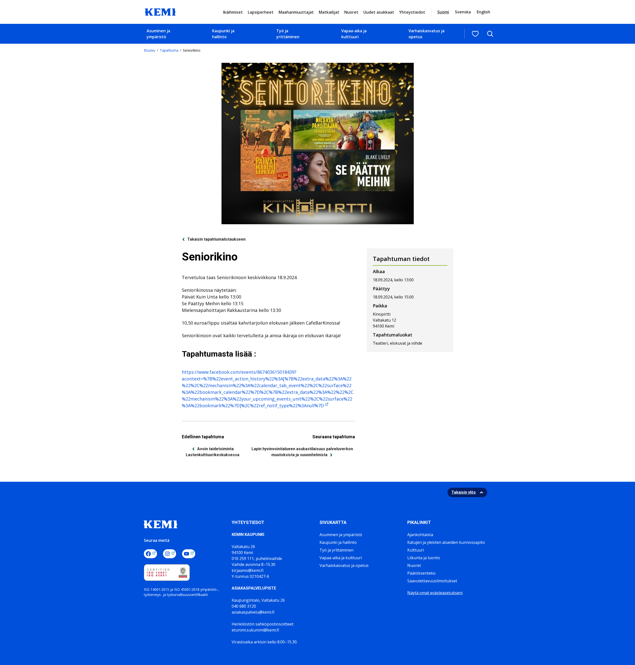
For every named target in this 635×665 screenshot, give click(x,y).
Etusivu (149, 50)
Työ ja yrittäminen (287, 33)
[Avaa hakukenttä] (490, 34)
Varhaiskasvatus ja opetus (426, 33)
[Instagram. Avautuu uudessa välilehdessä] (169, 553)
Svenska (463, 12)
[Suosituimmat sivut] (475, 34)
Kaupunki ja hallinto (223, 33)
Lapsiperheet (261, 12)
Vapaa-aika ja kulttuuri (354, 33)
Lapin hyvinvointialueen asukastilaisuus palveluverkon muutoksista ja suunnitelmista (302, 451)
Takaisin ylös (463, 492)
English (483, 12)
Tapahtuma (169, 50)
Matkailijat (329, 12)
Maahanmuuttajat (296, 12)
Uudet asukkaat (378, 12)
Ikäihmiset (233, 12)
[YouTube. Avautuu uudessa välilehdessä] (188, 553)
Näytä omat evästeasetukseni (435, 592)
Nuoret (351, 12)
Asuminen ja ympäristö (158, 33)
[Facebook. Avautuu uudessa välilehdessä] (150, 553)
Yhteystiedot (412, 12)
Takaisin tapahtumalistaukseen (216, 239)
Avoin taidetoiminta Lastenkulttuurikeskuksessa (212, 451)
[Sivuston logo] (160, 11)
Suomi (443, 12)
